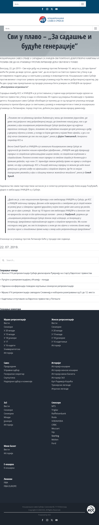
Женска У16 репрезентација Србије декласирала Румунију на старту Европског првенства (47, 273)
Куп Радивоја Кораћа (62, 381)
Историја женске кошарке (65, 370)
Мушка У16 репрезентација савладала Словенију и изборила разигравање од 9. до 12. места (48, 292)
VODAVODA (57, 421)
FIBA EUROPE (10, 486)
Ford (54, 443)
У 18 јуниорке (58, 337)
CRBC (54, 424)
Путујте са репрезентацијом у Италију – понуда (25, 279)
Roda (54, 417)
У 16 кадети (9, 345)
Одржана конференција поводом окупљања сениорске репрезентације (38, 286)
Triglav (55, 409)
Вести (7, 323)
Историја (8, 352)
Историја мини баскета (63, 373)
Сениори (8, 326)
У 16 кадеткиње (59, 341)
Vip (53, 432)
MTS (54, 406)
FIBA (6, 482)
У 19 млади (9, 334)
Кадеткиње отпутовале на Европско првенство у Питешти (31, 298)
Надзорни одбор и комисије (18, 381)
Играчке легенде (60, 388)
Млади (7, 417)
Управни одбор (11, 370)
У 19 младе (57, 334)
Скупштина (9, 377)
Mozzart (56, 428)
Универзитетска (12, 349)
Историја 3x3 (58, 377)
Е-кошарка (9, 467)
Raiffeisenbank (59, 413)
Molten (55, 439)
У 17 (6, 341)
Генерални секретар (14, 373)
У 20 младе (57, 330)
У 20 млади (9, 330)
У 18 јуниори (10, 337)
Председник (10, 366)
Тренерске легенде (61, 385)
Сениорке (56, 326)
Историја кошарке (61, 366)
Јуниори (8, 421)
